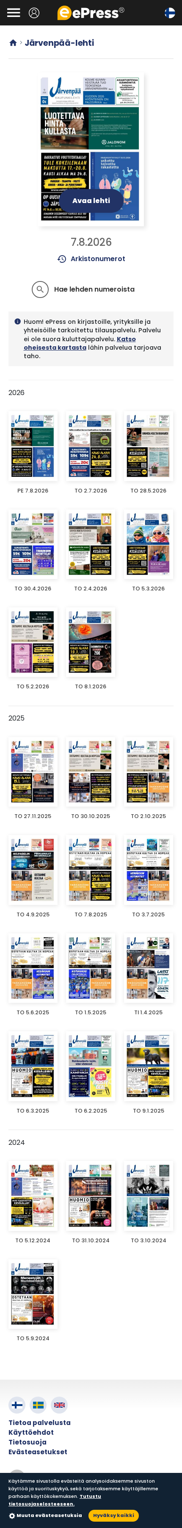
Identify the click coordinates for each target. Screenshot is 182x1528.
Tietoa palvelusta (39, 1422)
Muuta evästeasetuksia (49, 1515)
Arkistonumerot (91, 259)
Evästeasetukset (37, 1451)
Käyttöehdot (31, 1432)
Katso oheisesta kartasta (80, 343)
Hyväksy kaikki (113, 1515)
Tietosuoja (27, 1442)
